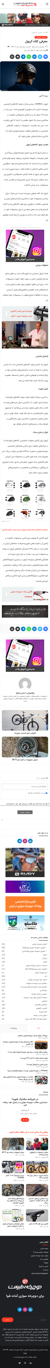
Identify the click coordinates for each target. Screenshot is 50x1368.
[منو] (47, 5)
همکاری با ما (44, 1259)
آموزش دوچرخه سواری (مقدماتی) (33, 951)
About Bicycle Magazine (39, 1273)
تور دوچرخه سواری (41, 972)
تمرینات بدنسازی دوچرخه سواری (36, 965)
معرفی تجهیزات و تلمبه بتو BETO (13, 1152)
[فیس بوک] (45, 56)
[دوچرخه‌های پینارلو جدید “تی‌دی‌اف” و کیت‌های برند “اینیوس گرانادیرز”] (13, 1190)
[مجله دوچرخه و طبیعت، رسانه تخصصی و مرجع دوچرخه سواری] (25, 4)
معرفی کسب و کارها (40, 1015)
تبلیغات (46, 1263)
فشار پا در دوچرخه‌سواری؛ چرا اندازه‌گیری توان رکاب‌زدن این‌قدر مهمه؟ (18, 1078)
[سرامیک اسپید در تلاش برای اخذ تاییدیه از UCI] (37, 1167)
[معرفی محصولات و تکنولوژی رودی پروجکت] (37, 1144)
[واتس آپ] (29, 56)
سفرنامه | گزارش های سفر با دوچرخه (35, 997)
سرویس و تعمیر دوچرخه (39, 994)
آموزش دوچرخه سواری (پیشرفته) (34, 947)
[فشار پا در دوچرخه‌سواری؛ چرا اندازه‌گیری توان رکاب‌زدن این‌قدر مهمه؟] (41, 1080)
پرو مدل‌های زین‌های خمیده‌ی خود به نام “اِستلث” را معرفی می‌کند (38, 1200)
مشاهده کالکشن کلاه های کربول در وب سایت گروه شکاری (25, 529)
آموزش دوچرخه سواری (39, 944)
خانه (44, 32)
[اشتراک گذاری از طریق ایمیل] (17, 56)
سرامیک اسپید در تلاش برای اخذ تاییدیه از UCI (37, 1176)
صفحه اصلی (44, 1248)
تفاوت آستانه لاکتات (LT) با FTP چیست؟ (34, 1058)
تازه (38, 1028)
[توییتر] (40, 56)
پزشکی (44, 958)
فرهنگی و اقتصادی (41, 1005)
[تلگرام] (23, 56)
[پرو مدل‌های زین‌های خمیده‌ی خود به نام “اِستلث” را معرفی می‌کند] (37, 1190)
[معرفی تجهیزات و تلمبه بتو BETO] (13, 1144)
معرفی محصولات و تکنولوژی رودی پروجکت (39, 1153)
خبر (46, 976)
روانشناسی (43, 990)
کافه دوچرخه (43, 1012)
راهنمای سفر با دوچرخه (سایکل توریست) (34, 987)
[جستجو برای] (3, 5)
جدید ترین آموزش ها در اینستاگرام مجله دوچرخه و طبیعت (25, 638)
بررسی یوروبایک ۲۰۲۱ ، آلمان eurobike (15, 1176)
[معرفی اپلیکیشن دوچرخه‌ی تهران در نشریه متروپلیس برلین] (13, 1215)
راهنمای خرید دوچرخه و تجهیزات (36, 983)
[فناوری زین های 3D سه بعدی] (37, 1215)
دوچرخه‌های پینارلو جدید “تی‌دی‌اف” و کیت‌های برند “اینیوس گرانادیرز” (15, 1200)
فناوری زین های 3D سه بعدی (38, 1224)
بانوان (45, 955)
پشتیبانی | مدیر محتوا (38, 47)
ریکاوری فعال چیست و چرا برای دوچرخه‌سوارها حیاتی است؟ (28, 1052)
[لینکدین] (34, 56)
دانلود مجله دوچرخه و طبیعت (37, 980)
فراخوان (44, 1001)
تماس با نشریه (43, 1266)
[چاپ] (12, 56)
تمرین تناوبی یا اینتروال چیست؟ (37, 1064)
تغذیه (45, 962)
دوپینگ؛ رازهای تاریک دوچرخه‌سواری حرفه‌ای (33, 1035)
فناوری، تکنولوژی (37, 32)
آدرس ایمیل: (25, 1110)
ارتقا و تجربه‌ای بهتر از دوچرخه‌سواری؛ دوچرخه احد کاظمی (18, 1043)
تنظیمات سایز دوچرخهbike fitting (36, 969)
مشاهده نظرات (25, 812)
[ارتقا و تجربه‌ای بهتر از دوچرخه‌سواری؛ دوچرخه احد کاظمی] (41, 1045)
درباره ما (45, 1270)
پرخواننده (13, 1028)
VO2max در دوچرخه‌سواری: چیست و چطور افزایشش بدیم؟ (27, 1070)
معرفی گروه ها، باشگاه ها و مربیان (36, 1019)
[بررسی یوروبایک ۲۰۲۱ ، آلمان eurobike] (13, 1167)
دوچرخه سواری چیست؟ (40, 1252)
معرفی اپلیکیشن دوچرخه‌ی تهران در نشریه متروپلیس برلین (13, 1225)
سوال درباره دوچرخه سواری (39, 1255)
